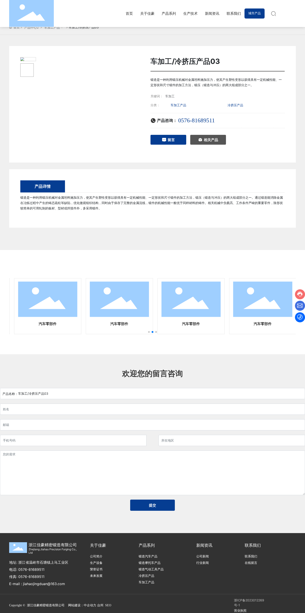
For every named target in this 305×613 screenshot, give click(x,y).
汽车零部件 (45, 323)
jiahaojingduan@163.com (44, 584)
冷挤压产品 (235, 105)
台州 (100, 605)
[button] (149, 332)
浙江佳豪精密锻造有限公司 (53, 544)
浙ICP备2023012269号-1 (249, 602)
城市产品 (254, 13)
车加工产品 (52, 27)
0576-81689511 (196, 120)
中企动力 (90, 605)
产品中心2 (31, 27)
